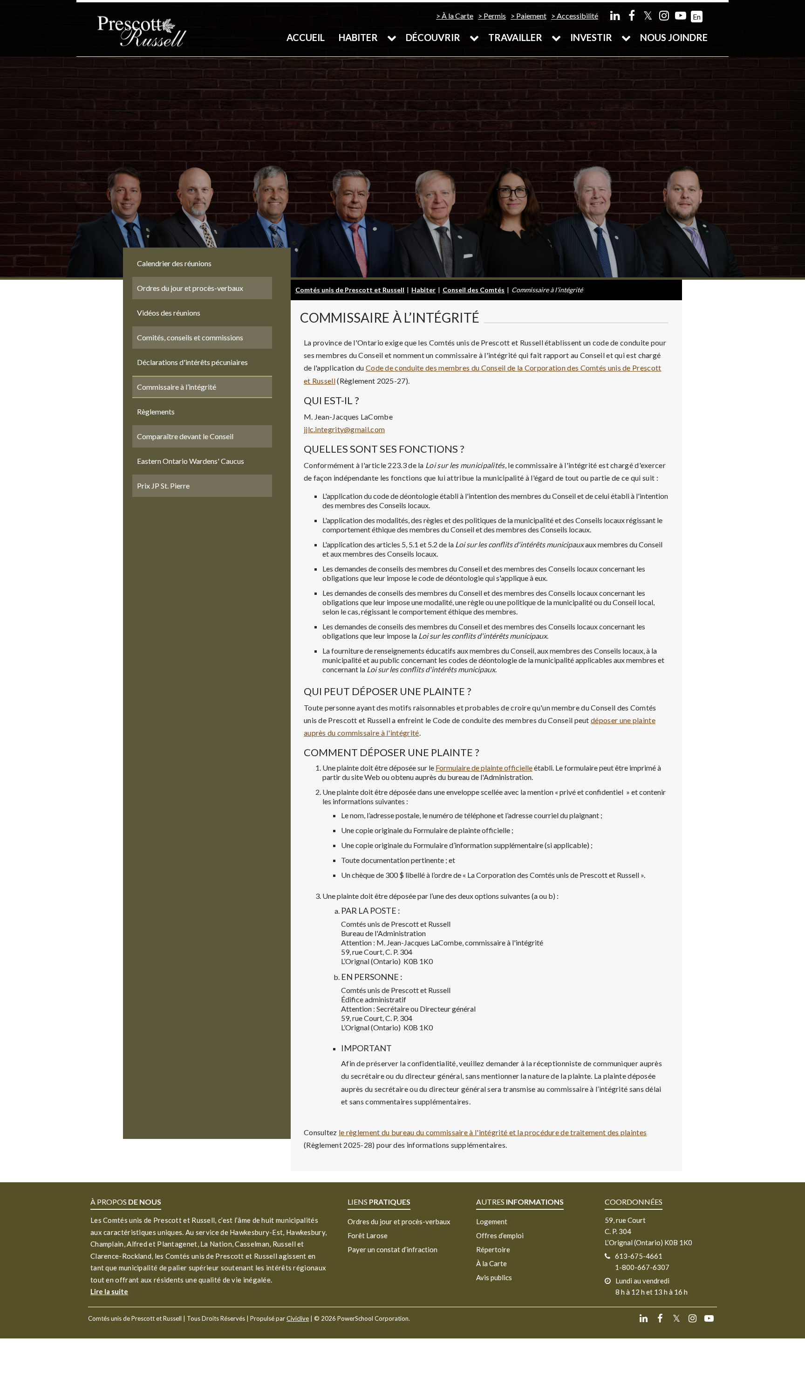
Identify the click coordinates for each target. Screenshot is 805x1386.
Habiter (358, 37)
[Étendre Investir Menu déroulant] (626, 37)
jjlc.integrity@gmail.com (344, 429)
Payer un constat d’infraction (392, 1249)
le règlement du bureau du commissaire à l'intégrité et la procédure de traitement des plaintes (493, 1132)
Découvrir (433, 37)
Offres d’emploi (500, 1235)
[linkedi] (615, 15)
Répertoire (493, 1249)
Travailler (515, 37)
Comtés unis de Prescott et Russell (349, 290)
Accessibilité (577, 15)
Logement (491, 1221)
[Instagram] (664, 15)
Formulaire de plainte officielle (484, 767)
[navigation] (141, 30)
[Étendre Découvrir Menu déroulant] (474, 37)
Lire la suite (109, 1291)
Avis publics (494, 1277)
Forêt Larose (368, 1235)
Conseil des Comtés (474, 290)
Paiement (531, 15)
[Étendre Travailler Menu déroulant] (556, 37)
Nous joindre (674, 37)
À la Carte (457, 15)
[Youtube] (680, 15)
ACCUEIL (306, 37)
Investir (591, 37)
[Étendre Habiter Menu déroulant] (392, 37)
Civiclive (298, 1318)
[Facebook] (631, 15)
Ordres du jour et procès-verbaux (399, 1221)
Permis (495, 15)
